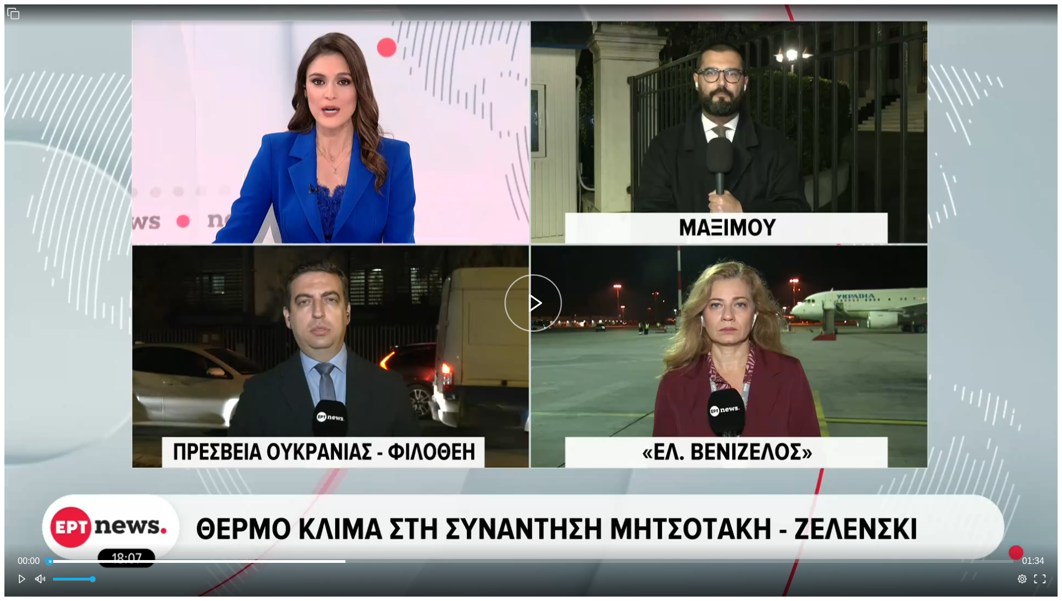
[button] (13, 13)
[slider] (531, 561)
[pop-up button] (1022, 579)
